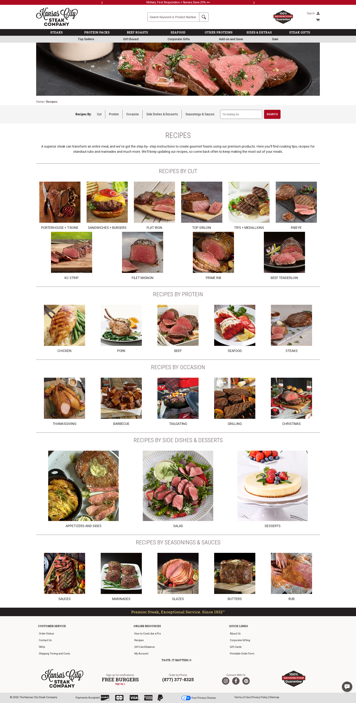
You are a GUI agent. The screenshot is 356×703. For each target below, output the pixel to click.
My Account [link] (141, 653)
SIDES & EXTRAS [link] (259, 32)
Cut (99, 114)
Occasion (132, 114)
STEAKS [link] (56, 32)
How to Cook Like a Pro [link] (147, 633)
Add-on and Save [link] (231, 39)
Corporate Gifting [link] (240, 640)
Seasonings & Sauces (200, 114)
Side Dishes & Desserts (162, 114)
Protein (114, 114)
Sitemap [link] (274, 697)
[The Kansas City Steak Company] (62, 678)
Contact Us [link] (45, 640)
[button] (347, 687)
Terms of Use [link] (242, 697)
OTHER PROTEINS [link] (219, 32)
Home (40, 101)
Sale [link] (275, 39)
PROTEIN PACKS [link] (97, 32)
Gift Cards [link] (236, 646)
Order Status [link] (46, 633)
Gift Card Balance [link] (144, 646)
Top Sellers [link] (86, 39)
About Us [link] (235, 633)
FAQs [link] (42, 646)
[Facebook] (236, 681)
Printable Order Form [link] (242, 653)
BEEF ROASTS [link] (137, 32)
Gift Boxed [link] (131, 39)
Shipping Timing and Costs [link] (54, 653)
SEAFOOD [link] (178, 32)
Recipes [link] (139, 640)
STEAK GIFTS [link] (299, 32)
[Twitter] (225, 681)
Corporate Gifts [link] (179, 39)
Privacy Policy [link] (260, 697)
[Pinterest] (246, 681)
